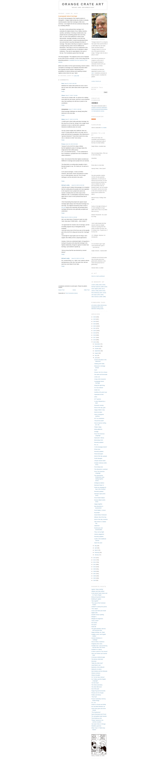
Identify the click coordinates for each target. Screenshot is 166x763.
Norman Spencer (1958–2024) (99, 286)
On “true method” (98, 387)
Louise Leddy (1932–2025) (98, 284)
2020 (94, 330)
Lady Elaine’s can (96, 665)
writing (98, 308)
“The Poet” (94, 697)
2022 (94, 326)
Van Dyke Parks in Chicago (98, 724)
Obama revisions (95, 673)
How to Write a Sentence (97, 641)
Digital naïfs (94, 612)
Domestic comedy (99, 405)
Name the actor (98, 542)
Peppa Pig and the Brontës (98, 690)
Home (74, 290)
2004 (94, 580)
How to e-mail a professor (98, 276)
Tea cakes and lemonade (100, 374)
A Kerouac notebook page (98, 657)
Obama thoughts (95, 675)
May (96, 545)
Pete (62, 83)
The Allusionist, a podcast (101, 469)
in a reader (103, 127)
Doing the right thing (99, 385)
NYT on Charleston (99, 418)
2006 (94, 576)
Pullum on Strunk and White (98, 704)
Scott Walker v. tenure (100, 510)
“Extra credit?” (95, 620)
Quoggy (96, 431)
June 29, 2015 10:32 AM (77, 185)
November (97, 346)
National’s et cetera (96, 669)
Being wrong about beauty (98, 597)
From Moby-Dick (98, 467)
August (97, 353)
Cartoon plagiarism (99, 534)
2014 (94, 557)
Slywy (63, 119)
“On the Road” (95, 683)
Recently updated (98, 442)
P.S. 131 (93, 702)
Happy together (98, 504)
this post (63, 207)
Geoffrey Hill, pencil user (100, 392)
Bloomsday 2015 (98, 440)
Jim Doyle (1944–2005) (97, 294)
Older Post (86, 290)
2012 (94, 562)
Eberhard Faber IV (99, 485)
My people (97, 512)
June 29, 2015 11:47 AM (77, 258)
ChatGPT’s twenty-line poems (99, 606)
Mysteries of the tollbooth (97, 667)
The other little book (96, 687)
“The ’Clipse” (94, 608)
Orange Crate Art (83, 4)
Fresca (63, 144)
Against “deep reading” (97, 589)
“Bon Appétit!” (94, 601)
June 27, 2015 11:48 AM (75, 109)
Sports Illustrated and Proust (98, 714)
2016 (94, 339)
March (96, 550)
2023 (94, 323)
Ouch (95, 370)
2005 (94, 578)
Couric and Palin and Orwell (98, 610)
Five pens (93, 624)
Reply (62, 91)
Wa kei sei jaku (98, 412)
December (97, 344)
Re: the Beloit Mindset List (98, 706)
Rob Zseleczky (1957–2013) (98, 292)
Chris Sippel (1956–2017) (98, 288)
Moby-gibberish (98, 429)
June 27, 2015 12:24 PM (71, 119)
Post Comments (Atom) (71, 293)
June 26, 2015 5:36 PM (70, 83)
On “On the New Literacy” (98, 677)
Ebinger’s (93, 616)
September (98, 350)
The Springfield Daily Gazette (99, 716)
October (97, 348)
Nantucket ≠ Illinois (99, 437)
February (97, 552)
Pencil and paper (98, 453)
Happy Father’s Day (99, 410)
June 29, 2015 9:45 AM (72, 144)
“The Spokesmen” (96, 712)
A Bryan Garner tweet (99, 460)
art (92, 305)
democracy (104, 305)
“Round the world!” (99, 420)
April (96, 548)
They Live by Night (99, 532)
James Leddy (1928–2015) (98, 290)
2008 (94, 571)
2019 (94, 333)
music (101, 307)
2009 (94, 569)
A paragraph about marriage (67, 16)
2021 (94, 328)
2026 (94, 317)
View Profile (96, 81)
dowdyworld (94, 307)
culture (99, 305)
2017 (94, 337)
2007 (94, 573)
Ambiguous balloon (99, 483)
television (93, 308)
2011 (94, 564)
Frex (62, 217)
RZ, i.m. (96, 444)
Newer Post (61, 290)
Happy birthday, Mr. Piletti (98, 632)
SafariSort (96, 525)
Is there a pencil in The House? (99, 651)
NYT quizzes (97, 399)
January (97, 554)
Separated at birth (99, 394)
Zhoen (63, 95)
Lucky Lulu (97, 376)
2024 (94, 321)
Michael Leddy (65, 185)
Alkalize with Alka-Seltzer (97, 591)
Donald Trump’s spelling (97, 614)
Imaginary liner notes (96, 643)
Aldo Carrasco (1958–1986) (98, 296)
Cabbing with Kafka (99, 363)
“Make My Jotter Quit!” (97, 663)
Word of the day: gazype (100, 456)
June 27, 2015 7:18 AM (71, 95)
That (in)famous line (96, 718)
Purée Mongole (98, 458)
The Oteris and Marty (96, 685)
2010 (94, 566)
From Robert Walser (99, 497)
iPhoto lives (97, 449)
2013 (94, 560)
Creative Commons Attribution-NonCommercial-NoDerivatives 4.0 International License (99, 109)
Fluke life (93, 626)
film (99, 307)
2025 (94, 319)
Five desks (94, 622)
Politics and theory (96, 695)
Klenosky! (93, 661)
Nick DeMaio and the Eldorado (99, 671)
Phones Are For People (97, 692)
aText (95, 396)
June (96, 357)
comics (95, 305)
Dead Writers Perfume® (100, 515)
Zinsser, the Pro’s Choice (100, 372)
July (96, 355)
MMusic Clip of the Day (100, 517)
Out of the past (95, 688)
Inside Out (97, 390)
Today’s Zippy (97, 427)
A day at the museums (100, 379)
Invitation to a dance (96, 649)
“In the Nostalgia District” (100, 447)
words (101, 308)
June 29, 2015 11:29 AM (70, 217)
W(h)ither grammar (96, 726)
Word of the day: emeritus (101, 519)
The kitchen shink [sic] (97, 659)
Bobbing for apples (96, 599)
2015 (94, 342)
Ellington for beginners (97, 618)
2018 (94, 335)
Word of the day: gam (99, 407)
